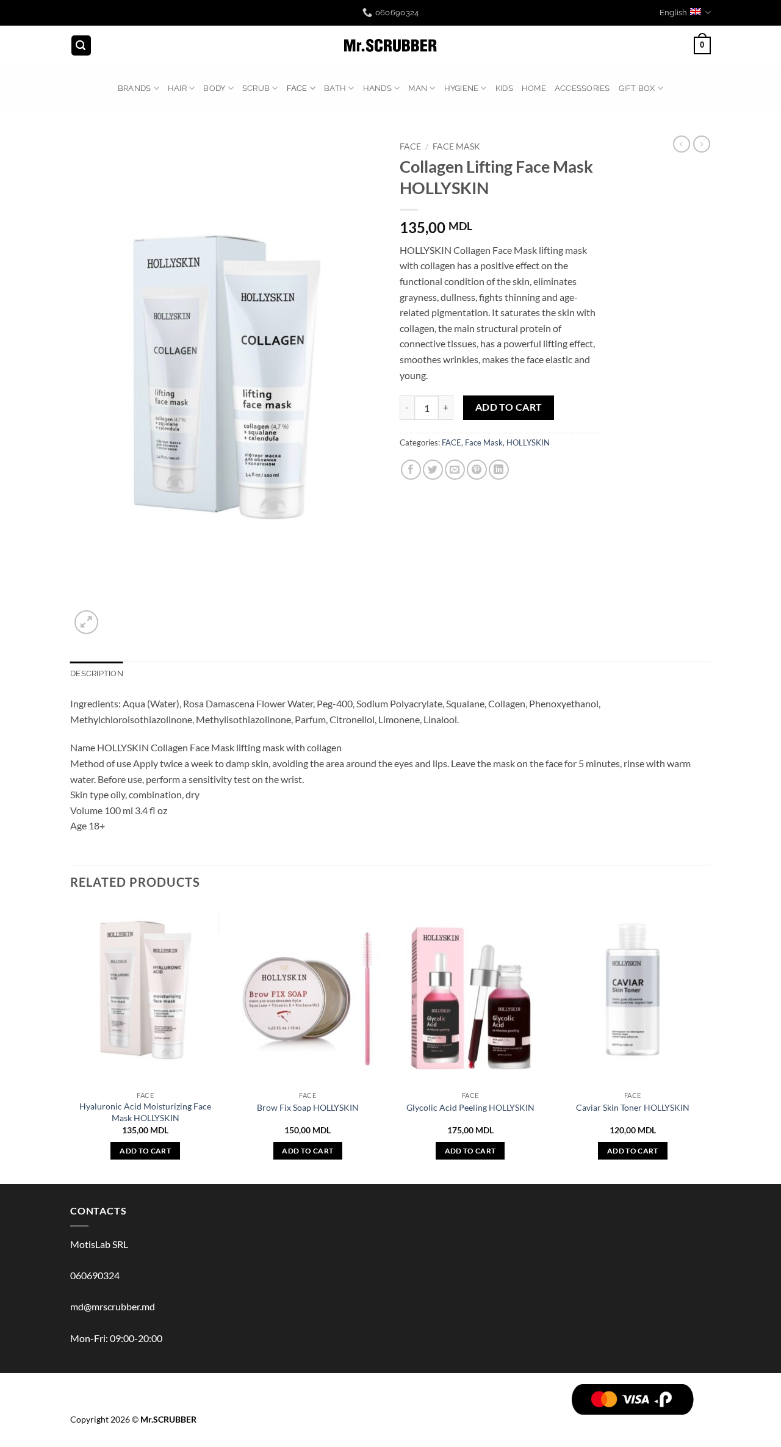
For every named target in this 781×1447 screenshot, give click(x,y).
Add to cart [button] (145, 1151)
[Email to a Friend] (455, 470)
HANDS (377, 88)
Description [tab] (96, 673)
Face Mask (456, 146)
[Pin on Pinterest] (477, 470)
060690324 (95, 1275)
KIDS (504, 88)
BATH (335, 88)
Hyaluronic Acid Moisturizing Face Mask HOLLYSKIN (145, 1112)
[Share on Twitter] (433, 470)
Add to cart (508, 407)
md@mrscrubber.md (112, 1306)
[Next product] (681, 144)
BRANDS (134, 88)
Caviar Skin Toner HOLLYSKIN (632, 1107)
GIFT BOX (637, 88)
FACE (297, 88)
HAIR (177, 88)
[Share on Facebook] (411, 470)
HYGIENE (461, 88)
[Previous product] (701, 144)
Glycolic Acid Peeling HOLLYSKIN (470, 1107)
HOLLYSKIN (528, 442)
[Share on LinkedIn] (499, 470)
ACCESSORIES (582, 88)
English (673, 12)
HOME (534, 88)
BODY (214, 88)
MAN (417, 88)
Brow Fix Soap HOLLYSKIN (308, 1107)
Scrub (256, 88)
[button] (81, 45)
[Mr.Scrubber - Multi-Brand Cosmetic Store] (390, 45)
